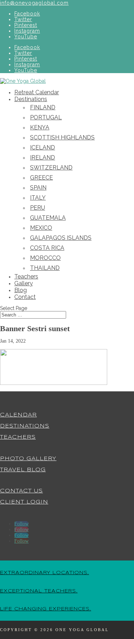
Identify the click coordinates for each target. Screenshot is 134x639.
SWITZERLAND (51, 167)
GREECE (41, 177)
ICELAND (42, 147)
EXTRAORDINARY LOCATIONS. (44, 573)
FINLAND (42, 107)
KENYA (39, 127)
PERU (37, 207)
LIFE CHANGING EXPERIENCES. (45, 609)
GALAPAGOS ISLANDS (60, 237)
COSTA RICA (47, 247)
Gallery (23, 283)
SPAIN (38, 187)
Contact (25, 297)
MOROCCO (45, 257)
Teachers (26, 276)
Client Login (24, 502)
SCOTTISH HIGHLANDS (62, 137)
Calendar (18, 415)
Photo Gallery (28, 458)
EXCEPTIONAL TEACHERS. (39, 591)
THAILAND (45, 267)
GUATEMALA (48, 217)
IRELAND (42, 157)
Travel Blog (23, 469)
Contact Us (21, 490)
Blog (20, 290)
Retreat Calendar (36, 92)
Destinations (30, 99)
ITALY (38, 197)
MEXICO (41, 227)
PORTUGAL (46, 117)
